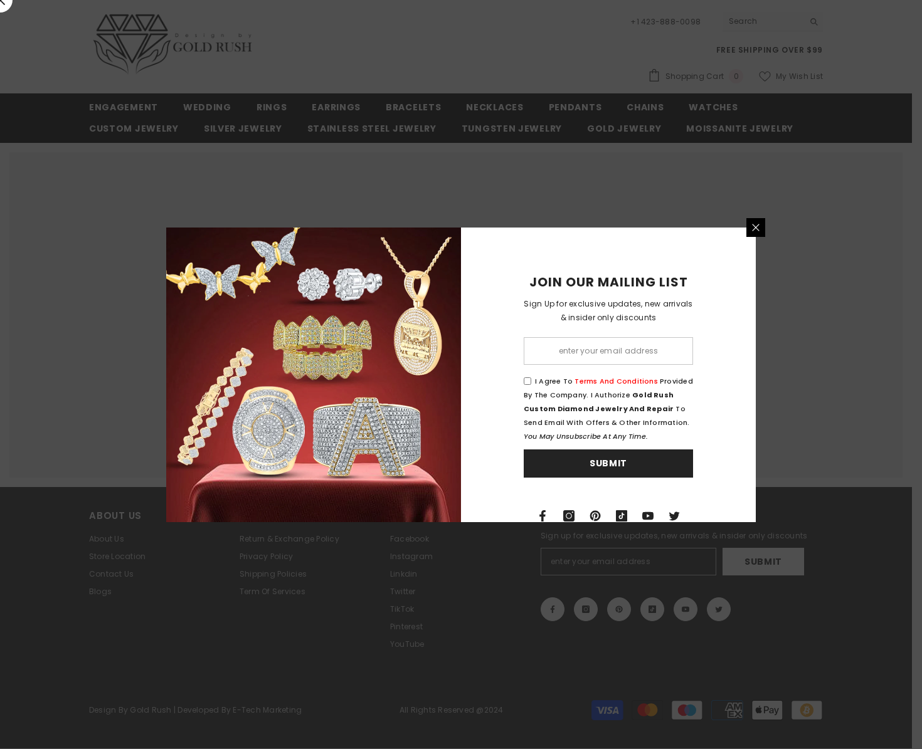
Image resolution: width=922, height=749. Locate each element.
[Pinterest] (595, 516)
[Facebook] (542, 516)
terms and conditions (616, 381)
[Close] (755, 227)
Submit (608, 463)
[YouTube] (648, 516)
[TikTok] (621, 516)
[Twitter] (674, 516)
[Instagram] (569, 516)
